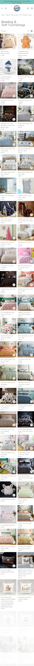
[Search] (6, 8)
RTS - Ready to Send (26, 15)
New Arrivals (14, 15)
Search (8, 15)
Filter (4, 31)
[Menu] (2, 8)
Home (2, 15)
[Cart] (32, 8)
